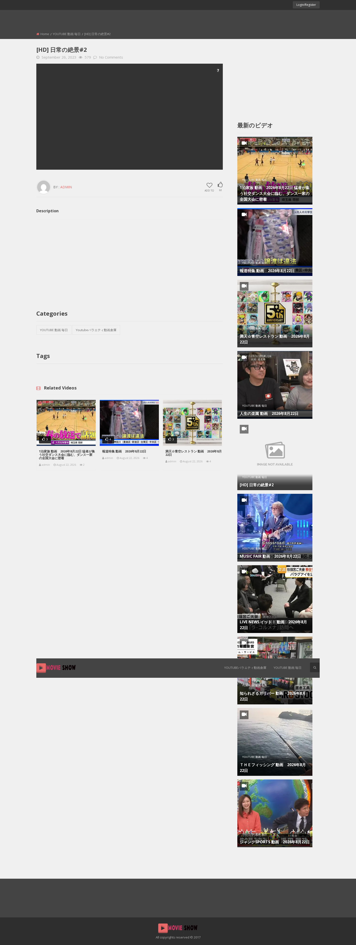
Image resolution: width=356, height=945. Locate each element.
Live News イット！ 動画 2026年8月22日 (273, 624)
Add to (209, 190)
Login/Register (306, 5)
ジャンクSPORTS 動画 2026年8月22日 (275, 842)
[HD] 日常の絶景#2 (257, 485)
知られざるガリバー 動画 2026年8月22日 (273, 696)
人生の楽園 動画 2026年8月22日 (269, 413)
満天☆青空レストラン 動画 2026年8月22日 (193, 453)
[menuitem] (245, 668)
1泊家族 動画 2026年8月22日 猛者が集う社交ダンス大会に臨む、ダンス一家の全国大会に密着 (67, 454)
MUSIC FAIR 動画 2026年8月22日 (270, 556)
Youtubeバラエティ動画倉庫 (245, 667)
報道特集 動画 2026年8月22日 (124, 451)
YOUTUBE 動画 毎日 (288, 667)
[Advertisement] (129, 117)
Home (44, 34)
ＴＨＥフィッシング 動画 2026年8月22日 (273, 767)
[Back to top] (340, 934)
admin (66, 187)
